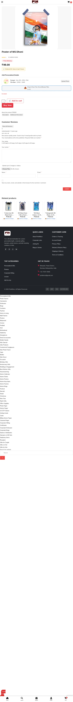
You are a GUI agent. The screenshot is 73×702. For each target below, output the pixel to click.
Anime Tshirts (4, 376)
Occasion (3, 359)
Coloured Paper (4, 420)
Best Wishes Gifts (5, 369)
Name (4, 172)
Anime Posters (4, 379)
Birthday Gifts (4, 362)
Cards (2, 415)
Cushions (3, 308)
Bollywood (3, 320)
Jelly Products (4, 345)
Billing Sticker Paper (6, 418)
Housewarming (4, 371)
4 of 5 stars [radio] (25, 143)
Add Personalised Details (10, 75)
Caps (1, 352)
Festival (2, 389)
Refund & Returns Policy (59, 247)
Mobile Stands (4, 340)
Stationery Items (5, 437)
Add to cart (17, 101)
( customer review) (13, 57)
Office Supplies (4, 403)
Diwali (1, 393)
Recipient (2, 440)
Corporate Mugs (4, 430)
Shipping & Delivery (57, 251)
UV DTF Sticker (4, 410)
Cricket (6, 276)
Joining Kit (36, 244)
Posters (6, 269)
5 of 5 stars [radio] (31, 143)
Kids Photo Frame (5, 350)
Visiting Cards (4, 413)
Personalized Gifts (9, 265)
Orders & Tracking (57, 236)
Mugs (1, 306)
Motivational (3, 330)
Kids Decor (3, 357)
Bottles (2, 354)
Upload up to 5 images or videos (11, 165)
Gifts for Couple (4, 442)
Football (2, 325)
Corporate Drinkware (6, 428)
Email (39, 172)
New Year (3, 398)
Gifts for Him (3, 447)
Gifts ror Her (3, 445)
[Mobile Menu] (1, 2)
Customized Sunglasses (7, 347)
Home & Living (4, 313)
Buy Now (7, 105)
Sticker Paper (4, 408)
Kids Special (3, 342)
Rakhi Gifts (3, 401)
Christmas (3, 396)
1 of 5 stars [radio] (5, 143)
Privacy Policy (56, 244)
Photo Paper (3, 406)
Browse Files (45, 87)
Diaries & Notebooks (6, 432)
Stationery (3, 332)
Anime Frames (4, 384)
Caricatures (3, 301)
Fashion (2, 311)
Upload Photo (65, 81)
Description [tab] (5, 114)
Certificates (3, 425)
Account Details (56, 240)
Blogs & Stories (37, 247)
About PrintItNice (37, 236)
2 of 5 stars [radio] (11, 143)
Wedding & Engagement (7, 367)
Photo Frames (4, 298)
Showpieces (3, 335)
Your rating (5, 141)
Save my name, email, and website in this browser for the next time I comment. (24, 183)
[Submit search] (2, 458)
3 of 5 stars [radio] (18, 143)
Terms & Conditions (57, 255)
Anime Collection (5, 374)
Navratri (2, 391)
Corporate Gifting (9, 273)
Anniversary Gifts (5, 364)
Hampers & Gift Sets (6, 435)
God (1, 328)
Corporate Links (37, 240)
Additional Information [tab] (16, 114)
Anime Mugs (3, 386)
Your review (5, 147)
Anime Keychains (5, 381)
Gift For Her (7, 280)
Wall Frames (3, 315)
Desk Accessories (5, 337)
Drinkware (3, 303)
